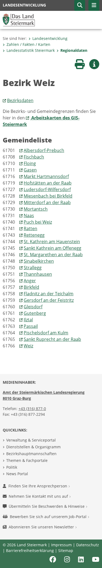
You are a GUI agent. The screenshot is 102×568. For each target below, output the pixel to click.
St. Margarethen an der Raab (53, 255)
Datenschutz (87, 544)
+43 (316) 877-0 (32, 408)
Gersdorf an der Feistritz (49, 300)
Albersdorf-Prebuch (44, 150)
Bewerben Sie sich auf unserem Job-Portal (49, 516)
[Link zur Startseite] (19, 20)
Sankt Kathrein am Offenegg (52, 248)
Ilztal (28, 320)
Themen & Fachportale (27, 460)
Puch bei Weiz (38, 222)
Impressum (61, 544)
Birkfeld (31, 287)
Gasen (30, 170)
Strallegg (33, 268)
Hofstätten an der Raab (48, 183)
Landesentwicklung (49, 38)
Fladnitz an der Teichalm (48, 294)
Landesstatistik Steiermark (31, 50)
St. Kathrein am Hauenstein (52, 242)
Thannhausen (38, 274)
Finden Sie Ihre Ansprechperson (38, 485)
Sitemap (65, 550)
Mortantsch (36, 209)
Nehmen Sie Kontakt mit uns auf (39, 496)
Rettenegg (34, 235)
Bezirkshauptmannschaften (31, 453)
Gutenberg (35, 313)
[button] (79, 5)
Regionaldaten (73, 50)
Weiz (28, 346)
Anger (30, 281)
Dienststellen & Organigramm (33, 446)
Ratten (30, 228)
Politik (11, 467)
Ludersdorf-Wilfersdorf (47, 189)
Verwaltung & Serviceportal (31, 440)
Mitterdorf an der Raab (47, 202)
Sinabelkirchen (39, 261)
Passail (31, 326)
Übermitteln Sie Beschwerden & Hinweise (47, 506)
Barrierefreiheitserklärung (30, 550)
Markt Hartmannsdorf (46, 176)
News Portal (17, 473)
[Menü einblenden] (93, 5)
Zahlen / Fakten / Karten (28, 44)
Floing (30, 163)
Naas (29, 215)
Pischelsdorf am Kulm (46, 333)
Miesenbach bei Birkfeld (48, 196)
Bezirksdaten (20, 100)
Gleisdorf (33, 307)
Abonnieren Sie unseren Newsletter (42, 526)
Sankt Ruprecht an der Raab (52, 339)
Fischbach (34, 157)
